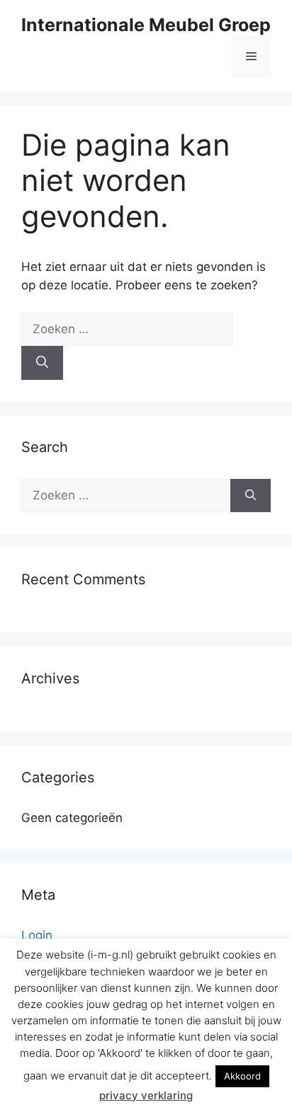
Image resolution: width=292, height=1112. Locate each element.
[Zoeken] (42, 363)
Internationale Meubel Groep (146, 24)
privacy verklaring (146, 1095)
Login (36, 935)
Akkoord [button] (242, 1076)
